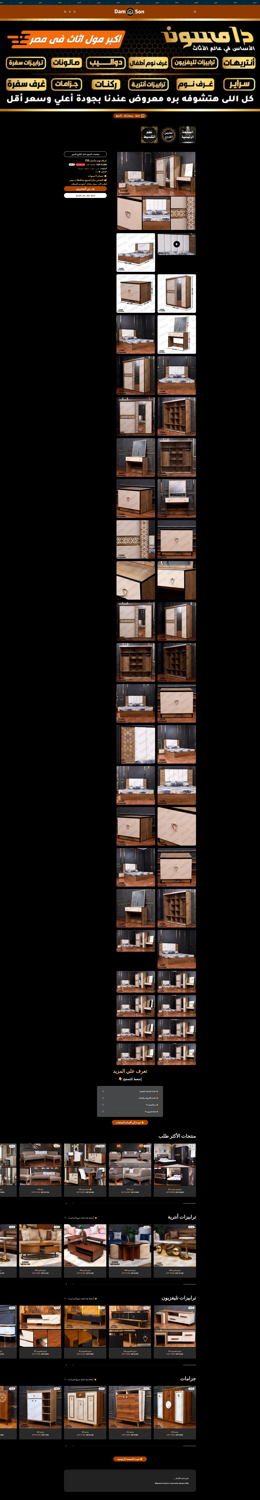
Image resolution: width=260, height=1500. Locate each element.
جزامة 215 (85, 1432)
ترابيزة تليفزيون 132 (174, 1351)
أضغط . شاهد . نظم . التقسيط (85, 195)
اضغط (232, 2)
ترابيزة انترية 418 (85, 1270)
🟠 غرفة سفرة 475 (85, 1189)
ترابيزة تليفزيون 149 (130, 1351)
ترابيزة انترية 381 (40, 1270)
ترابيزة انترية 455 (174, 1270)
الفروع (252, 2)
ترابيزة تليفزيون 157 (40, 1351)
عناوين (213, 2)
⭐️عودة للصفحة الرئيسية (130, 1458)
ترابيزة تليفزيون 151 (85, 1351)
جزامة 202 (40, 1432)
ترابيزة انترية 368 (130, 1270)
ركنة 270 (40, 1189)
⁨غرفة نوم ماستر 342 (175, 1189)
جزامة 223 (174, 1432)
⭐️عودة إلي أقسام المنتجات (130, 1122)
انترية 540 (130, 1189)
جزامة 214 (130, 1432)
